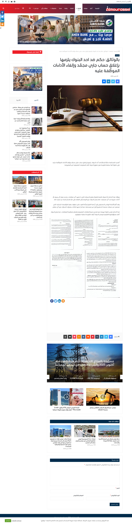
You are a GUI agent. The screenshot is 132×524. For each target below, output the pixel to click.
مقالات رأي (44, 8)
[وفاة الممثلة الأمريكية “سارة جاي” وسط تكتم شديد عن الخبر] (37, 122)
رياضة (65, 8)
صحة (60, 8)
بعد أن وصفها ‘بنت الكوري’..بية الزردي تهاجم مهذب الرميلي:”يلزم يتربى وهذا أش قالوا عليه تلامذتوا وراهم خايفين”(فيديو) (22, 132)
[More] (63, 301)
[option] (85, 363)
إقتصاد (79, 8)
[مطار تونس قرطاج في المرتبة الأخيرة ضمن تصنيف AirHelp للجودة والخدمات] (109, 431)
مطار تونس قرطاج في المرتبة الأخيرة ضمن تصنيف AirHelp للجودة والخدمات (109, 440)
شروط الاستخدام (68, 520)
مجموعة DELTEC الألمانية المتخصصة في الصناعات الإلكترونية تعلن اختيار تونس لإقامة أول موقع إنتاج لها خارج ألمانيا (85, 365)
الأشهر (36, 100)
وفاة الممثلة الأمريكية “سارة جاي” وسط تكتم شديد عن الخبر (22, 121)
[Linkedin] (59, 301)
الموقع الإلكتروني (78, 495)
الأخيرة (18, 100)
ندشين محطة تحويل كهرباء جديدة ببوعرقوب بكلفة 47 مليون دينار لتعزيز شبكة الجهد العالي (35, 190)
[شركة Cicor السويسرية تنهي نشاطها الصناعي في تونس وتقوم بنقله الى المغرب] (84, 431)
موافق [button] (8, 520)
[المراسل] (118, 8)
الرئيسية (97, 8)
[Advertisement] (85, 147)
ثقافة (72, 8)
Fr (30, 8)
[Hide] (1, 28)
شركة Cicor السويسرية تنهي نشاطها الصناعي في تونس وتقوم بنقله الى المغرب (85, 440)
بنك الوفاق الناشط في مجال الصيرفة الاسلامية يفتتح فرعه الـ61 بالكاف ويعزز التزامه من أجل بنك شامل (35, 213)
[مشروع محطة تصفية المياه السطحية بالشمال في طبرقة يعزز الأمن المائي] (19, 180)
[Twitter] (55, 301)
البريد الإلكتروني (115, 495)
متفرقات (53, 8)
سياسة (85, 8)
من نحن (36, 8)
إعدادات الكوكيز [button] (16, 520)
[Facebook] (52, 301)
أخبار (91, 8)
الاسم (118, 488)
